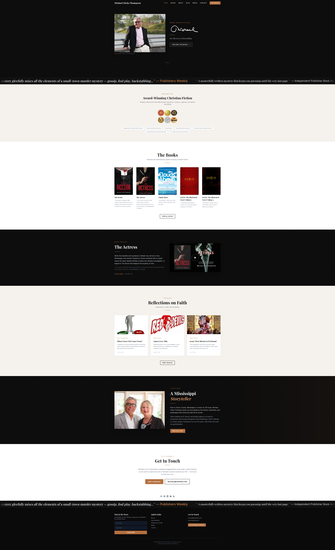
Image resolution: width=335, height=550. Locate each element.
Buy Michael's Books (197, 525)
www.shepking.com (193, 520)
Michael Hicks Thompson (127, 3)
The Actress (118, 273)
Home (166, 3)
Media (195, 3)
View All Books (167, 216)
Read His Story (177, 431)
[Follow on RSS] (174, 496)
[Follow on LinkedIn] (167, 496)
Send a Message (154, 482)
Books (173, 3)
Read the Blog (167, 362)
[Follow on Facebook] (161, 496)
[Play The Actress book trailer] (195, 257)
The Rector (128, 274)
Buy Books (215, 3)
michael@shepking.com (177, 482)
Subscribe (131, 532)
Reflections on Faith (157, 523)
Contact (203, 3)
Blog (188, 3)
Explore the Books (180, 44)
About (180, 3)
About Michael (155, 520)
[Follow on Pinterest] (164, 496)
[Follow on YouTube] (171, 496)
